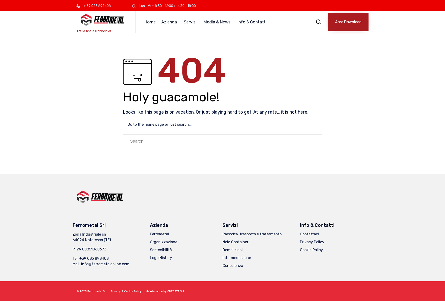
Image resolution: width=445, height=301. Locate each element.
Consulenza (232, 265)
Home (150, 22)
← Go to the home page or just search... (157, 124)
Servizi (190, 22)
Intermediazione (236, 258)
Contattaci (309, 234)
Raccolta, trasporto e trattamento (252, 234)
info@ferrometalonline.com (105, 264)
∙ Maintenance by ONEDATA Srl (163, 291)
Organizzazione (163, 242)
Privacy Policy (312, 242)
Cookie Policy (311, 250)
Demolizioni (232, 250)
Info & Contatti (252, 22)
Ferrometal (159, 234)
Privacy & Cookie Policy (126, 291)
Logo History (161, 258)
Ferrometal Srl (97, 291)
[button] (348, 22)
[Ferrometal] (102, 20)
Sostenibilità (161, 250)
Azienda (169, 22)
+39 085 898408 (94, 258)
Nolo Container (235, 242)
